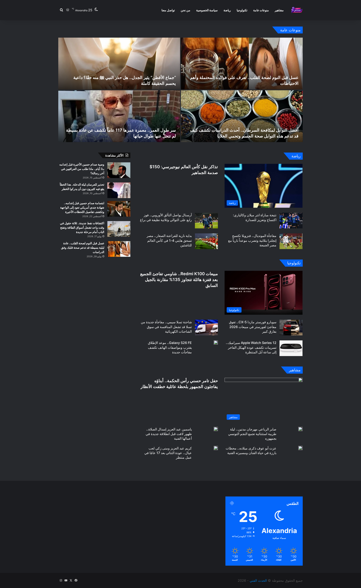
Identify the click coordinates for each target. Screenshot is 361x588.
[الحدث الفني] (297, 10)
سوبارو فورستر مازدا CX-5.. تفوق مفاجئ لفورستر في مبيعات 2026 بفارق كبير (252, 326)
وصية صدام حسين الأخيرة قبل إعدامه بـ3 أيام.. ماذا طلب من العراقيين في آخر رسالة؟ (81, 169)
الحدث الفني (258, 580)
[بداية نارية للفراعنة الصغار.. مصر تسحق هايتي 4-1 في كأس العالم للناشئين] (206, 241)
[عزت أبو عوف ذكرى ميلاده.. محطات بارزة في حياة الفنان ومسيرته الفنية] (300, 448)
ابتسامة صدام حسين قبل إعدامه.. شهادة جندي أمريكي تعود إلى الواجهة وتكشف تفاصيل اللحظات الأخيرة (82, 207)
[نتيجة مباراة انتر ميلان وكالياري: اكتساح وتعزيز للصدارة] (291, 220)
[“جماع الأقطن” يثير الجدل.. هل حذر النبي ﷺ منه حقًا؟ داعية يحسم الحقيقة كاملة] (119, 63)
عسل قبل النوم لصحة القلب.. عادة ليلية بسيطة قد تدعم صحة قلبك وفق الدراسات (82, 247)
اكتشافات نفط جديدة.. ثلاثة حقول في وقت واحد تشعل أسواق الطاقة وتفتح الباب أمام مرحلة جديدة (82, 227)
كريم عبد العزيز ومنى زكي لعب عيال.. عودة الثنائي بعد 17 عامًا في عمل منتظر (168, 453)
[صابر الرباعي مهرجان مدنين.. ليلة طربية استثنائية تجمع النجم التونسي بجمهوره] (300, 429)
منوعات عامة (261, 10)
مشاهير (279, 10)
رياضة (227, 10)
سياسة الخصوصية (207, 10)
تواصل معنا (168, 10)
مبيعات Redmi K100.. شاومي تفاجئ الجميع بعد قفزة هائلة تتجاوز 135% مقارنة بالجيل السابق (179, 279)
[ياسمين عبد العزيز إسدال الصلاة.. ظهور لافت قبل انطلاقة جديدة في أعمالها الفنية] (216, 429)
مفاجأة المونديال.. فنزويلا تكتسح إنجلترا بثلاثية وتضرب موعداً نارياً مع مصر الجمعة (252, 240)
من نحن (185, 10)
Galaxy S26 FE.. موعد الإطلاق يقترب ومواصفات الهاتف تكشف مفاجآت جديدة (170, 347)
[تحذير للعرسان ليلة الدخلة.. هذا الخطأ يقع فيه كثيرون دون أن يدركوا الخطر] (118, 190)
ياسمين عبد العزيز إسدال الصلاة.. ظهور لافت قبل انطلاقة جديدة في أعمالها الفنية (169, 434)
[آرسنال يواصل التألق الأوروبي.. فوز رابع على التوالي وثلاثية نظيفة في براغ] (206, 220)
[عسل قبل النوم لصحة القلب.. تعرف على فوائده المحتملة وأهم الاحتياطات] (242, 63)
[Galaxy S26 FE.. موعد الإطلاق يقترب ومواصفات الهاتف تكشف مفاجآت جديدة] (216, 342)
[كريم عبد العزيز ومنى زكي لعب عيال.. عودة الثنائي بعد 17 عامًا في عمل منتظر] (216, 448)
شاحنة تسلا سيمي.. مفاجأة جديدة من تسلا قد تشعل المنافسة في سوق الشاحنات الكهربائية (166, 326)
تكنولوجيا (242, 10)
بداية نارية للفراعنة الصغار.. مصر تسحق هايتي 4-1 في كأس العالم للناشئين (169, 240)
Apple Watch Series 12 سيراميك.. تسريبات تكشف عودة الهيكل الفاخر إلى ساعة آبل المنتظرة (251, 347)
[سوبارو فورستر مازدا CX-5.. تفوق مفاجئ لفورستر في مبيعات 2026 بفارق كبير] (291, 327)
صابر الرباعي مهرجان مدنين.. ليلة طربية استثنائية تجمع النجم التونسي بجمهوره (252, 434)
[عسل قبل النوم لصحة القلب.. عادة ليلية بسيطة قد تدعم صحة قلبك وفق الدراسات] (118, 249)
